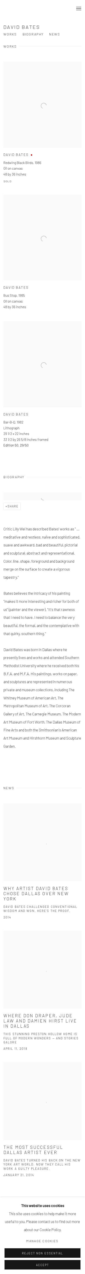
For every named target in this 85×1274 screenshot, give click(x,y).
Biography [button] (33, 34)
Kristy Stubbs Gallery (42, 9)
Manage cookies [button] (42, 1241)
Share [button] (13, 506)
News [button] (54, 34)
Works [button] (10, 34)
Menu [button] (78, 8)
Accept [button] (42, 1265)
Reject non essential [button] (42, 1253)
